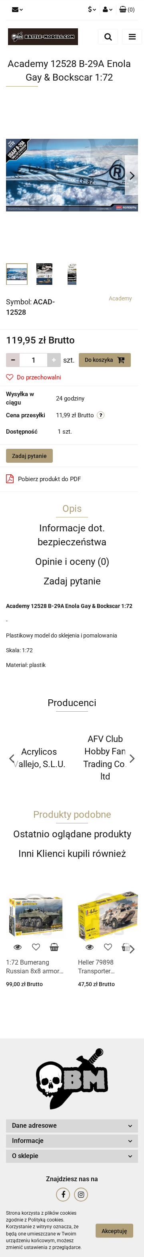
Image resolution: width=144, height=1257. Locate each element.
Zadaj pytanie (29, 456)
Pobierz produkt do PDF (49, 479)
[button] (127, 10)
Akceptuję (114, 1230)
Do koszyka (99, 360)
